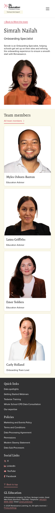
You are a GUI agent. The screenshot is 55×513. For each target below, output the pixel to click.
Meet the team (21, 21)
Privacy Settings (10, 507)
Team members (17, 115)
